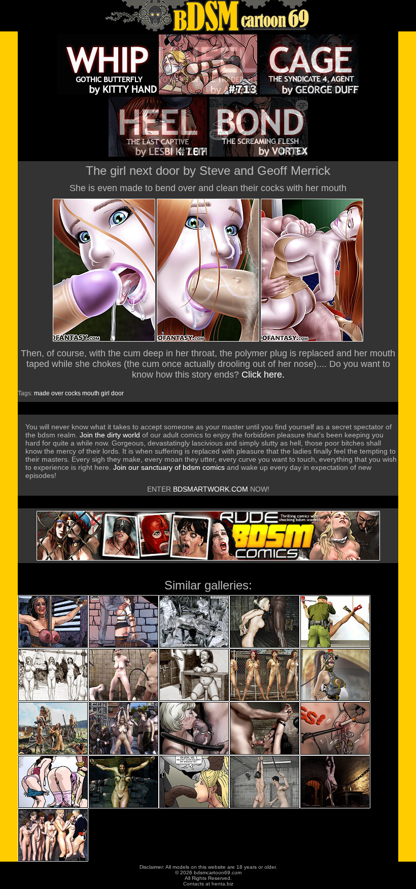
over (57, 393)
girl (105, 393)
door (117, 393)
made (42, 393)
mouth (90, 393)
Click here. (263, 374)
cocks (73, 393)
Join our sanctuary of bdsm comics (169, 467)
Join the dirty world (110, 435)
